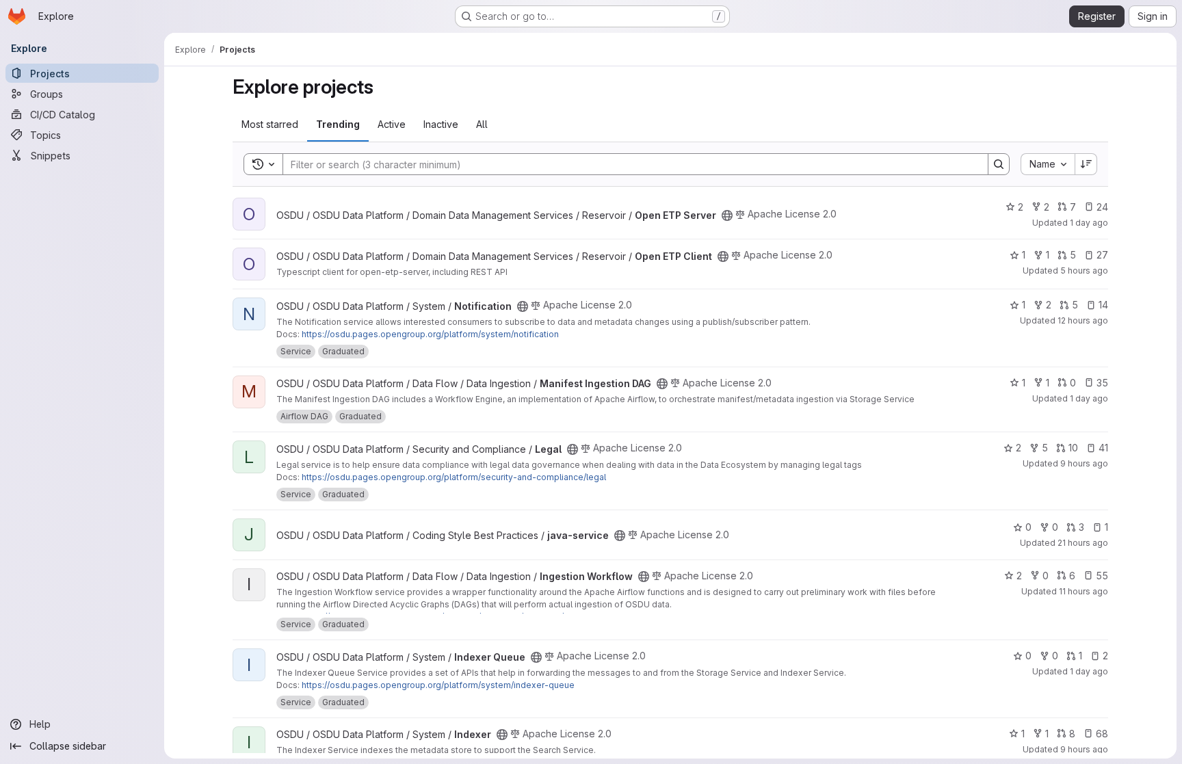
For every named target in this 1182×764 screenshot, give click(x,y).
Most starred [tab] (269, 124)
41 (1103, 447)
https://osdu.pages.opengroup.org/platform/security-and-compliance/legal (454, 477)
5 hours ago (1084, 270)
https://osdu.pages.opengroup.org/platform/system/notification (430, 334)
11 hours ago (1083, 591)
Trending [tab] (338, 124)
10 (1073, 447)
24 (1102, 207)
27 (1102, 255)
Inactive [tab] (440, 124)
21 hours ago (1083, 543)
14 (1103, 305)
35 (1102, 382)
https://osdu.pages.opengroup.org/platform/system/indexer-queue (438, 685)
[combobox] (1048, 164)
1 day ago (1089, 223)
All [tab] (482, 124)
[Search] (999, 164)
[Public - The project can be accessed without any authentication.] (727, 215)
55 (1102, 575)
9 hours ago (1084, 463)
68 (1102, 733)
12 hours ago (1083, 320)
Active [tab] (392, 124)
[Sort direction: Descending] (1086, 164)
